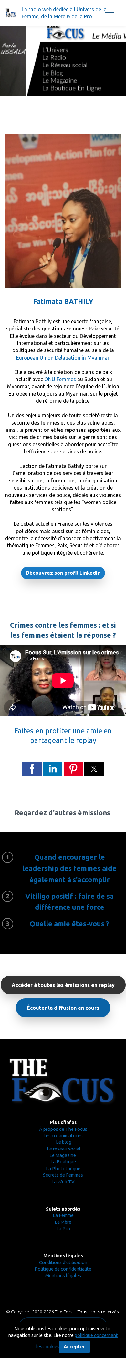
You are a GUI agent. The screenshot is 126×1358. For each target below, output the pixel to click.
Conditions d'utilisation (63, 1262)
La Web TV (63, 1181)
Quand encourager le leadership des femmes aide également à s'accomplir (69, 868)
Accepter (74, 1346)
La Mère (63, 1222)
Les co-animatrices (63, 1135)
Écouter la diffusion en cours (63, 1008)
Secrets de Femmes (63, 1175)
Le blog (63, 1142)
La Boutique (63, 1161)
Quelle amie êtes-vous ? (69, 923)
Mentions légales (63, 1275)
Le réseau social (63, 1148)
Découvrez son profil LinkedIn (63, 573)
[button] (32, 769)
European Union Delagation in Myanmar (62, 357)
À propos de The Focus (63, 1129)
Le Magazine (63, 1155)
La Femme (63, 1215)
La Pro (63, 1228)
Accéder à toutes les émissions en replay (63, 985)
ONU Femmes (60, 379)
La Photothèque (63, 1168)
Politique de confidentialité (63, 1269)
